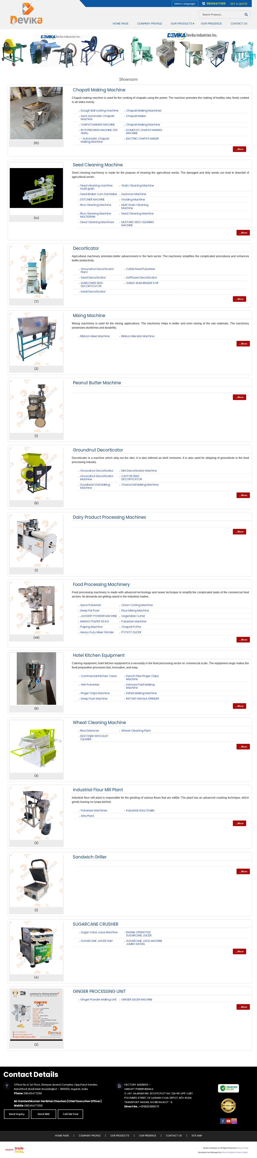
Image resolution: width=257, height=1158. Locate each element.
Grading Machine (133, 199)
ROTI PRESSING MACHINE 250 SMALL (99, 131)
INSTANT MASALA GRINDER (142, 699)
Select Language (184, 3)
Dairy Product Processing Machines (109, 517)
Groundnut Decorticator (98, 450)
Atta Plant (87, 816)
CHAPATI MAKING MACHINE (98, 125)
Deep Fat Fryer (89, 610)
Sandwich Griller (90, 857)
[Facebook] (223, 1123)
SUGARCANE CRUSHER (95, 924)
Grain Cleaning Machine (137, 185)
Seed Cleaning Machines (97, 222)
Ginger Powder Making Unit (98, 999)
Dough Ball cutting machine (100, 111)
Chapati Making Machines (143, 111)
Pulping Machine (91, 627)
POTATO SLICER (131, 632)
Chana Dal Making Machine (140, 485)
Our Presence (211, 23)
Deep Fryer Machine (94, 699)
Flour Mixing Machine (135, 610)
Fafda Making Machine (141, 693)
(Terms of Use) (242, 1148)
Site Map (197, 1135)
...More (239, 149)
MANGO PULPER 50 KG (94, 621)
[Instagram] (234, 1123)
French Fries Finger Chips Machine (142, 677)
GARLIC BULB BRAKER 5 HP (142, 283)
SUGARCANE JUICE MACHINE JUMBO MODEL (144, 942)
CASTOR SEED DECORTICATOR (131, 477)
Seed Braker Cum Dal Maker (98, 194)
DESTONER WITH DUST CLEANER (94, 737)
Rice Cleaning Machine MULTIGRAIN (95, 215)
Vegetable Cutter (133, 616)
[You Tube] (228, 1123)
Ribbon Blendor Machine (137, 336)
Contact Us (239, 23)
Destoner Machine (133, 194)
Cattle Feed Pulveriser (140, 269)
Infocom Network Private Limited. (235, 1152)
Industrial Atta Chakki (140, 810)
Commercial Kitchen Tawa (99, 676)
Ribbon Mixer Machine (95, 336)
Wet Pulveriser (90, 685)
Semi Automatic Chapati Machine (97, 117)
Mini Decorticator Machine (139, 471)
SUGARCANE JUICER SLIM (96, 941)
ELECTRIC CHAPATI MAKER (142, 139)
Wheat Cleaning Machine (99, 722)
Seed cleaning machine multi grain (96, 187)
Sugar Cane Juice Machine (99, 932)
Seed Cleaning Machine (98, 165)
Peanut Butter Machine (97, 383)
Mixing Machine (89, 315)
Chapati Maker (136, 116)
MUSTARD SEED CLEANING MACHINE (137, 223)
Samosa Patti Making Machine (140, 686)
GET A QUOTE (238, 4)
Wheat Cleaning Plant (136, 731)
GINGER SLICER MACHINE (136, 999)
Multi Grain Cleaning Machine (134, 206)
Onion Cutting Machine (137, 605)
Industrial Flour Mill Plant (98, 790)
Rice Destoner (89, 731)
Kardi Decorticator (93, 292)
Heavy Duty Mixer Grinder (97, 632)
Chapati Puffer (131, 627)
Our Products (181, 23)
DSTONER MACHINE (92, 199)
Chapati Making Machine (99, 90)
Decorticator (86, 248)
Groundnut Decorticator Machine (96, 477)
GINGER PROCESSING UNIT (99, 991)
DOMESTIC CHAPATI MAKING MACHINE (144, 131)
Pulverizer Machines (94, 810)
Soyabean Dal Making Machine (95, 486)
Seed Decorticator (93, 278)
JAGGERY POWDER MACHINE (98, 616)
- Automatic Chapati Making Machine (95, 140)
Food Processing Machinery (101, 584)
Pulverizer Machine (133, 621)
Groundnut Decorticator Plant (97, 270)
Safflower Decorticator (141, 278)
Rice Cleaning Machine (95, 205)
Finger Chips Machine (95, 693)
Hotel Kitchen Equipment (99, 655)
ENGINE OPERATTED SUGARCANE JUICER (139, 933)
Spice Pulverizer (90, 605)
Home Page (120, 23)
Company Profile (149, 23)
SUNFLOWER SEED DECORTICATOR (92, 284)
